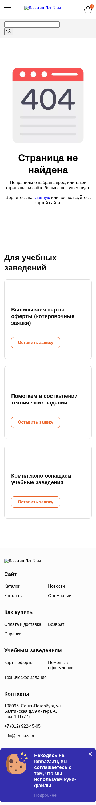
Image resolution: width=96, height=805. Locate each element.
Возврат (56, 624)
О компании (59, 596)
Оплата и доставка (22, 624)
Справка (12, 634)
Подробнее (45, 795)
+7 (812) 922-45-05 (22, 726)
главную (42, 197)
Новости (56, 586)
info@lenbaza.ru (19, 736)
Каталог (12, 586)
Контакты (13, 596)
